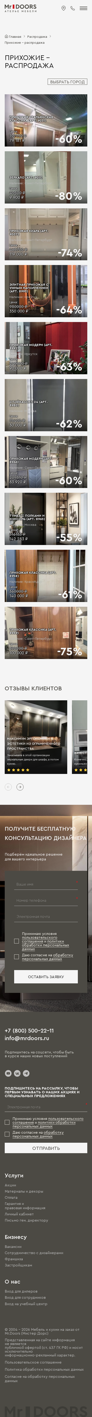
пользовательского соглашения (39, 939)
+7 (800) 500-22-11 (29, 1030)
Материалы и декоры (24, 1191)
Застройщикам (18, 1265)
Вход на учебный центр (26, 1304)
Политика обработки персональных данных (44, 1369)
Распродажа (37, 36)
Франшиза (14, 1259)
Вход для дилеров (21, 1291)
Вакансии (13, 1246)
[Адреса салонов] (63, 8)
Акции (10, 1185)
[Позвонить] (72, 8)
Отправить (46, 1148)
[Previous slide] (8, 787)
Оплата (11, 1197)
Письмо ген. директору (26, 1220)
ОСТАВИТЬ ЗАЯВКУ (46, 977)
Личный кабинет (19, 1214)
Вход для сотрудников (25, 1297)
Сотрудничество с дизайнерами (34, 1253)
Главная (15, 36)
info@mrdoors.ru (27, 1038)
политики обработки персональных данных (45, 945)
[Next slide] (20, 787)
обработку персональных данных (47, 957)
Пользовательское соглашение (33, 1362)
